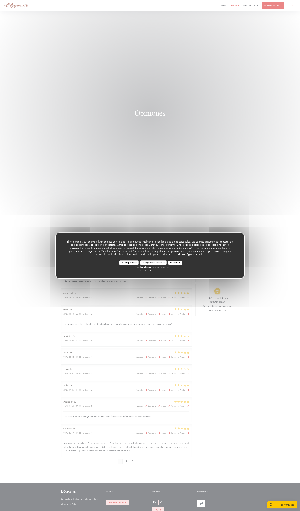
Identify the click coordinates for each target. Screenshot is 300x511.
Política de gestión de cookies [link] (150, 270)
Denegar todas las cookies (153, 262)
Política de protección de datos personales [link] (151, 267)
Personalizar (175, 262)
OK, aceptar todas (129, 262)
